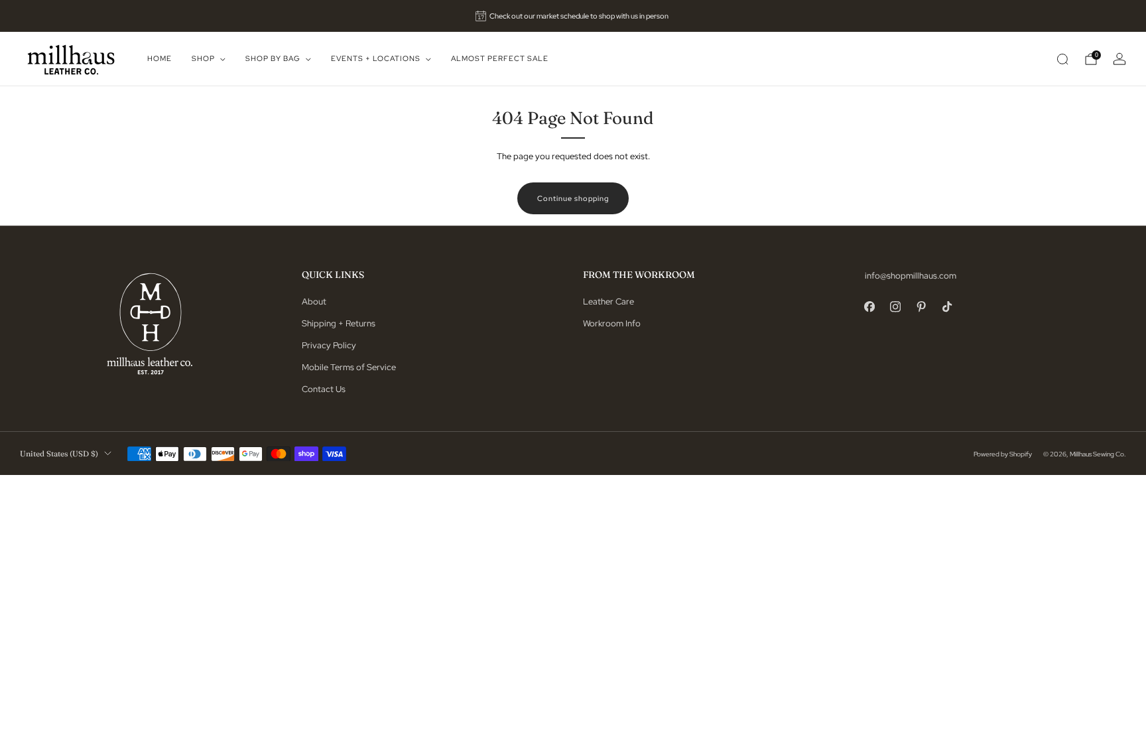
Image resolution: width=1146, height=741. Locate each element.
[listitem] (573, 16)
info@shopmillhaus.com (910, 275)
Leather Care (608, 301)
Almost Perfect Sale (499, 58)
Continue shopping (573, 198)
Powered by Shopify (1003, 453)
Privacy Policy (329, 345)
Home (159, 58)
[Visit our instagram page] (896, 307)
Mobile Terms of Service (349, 367)
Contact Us (324, 389)
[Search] (1062, 59)
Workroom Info (612, 323)
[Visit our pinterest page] (921, 307)
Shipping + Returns (338, 323)
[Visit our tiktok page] (947, 307)
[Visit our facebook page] (870, 307)
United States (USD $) (59, 453)
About (314, 301)
